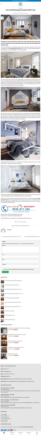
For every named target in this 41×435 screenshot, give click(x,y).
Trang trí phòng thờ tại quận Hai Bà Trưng (12, 306)
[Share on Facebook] (17, 222)
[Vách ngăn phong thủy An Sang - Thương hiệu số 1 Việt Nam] (20, 4)
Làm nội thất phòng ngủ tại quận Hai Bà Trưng (13, 289)
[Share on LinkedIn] (25, 222)
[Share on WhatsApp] (16, 222)
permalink (27, 225)
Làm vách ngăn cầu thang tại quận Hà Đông (13, 302)
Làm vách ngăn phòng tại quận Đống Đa (12, 297)
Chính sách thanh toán (5, 417)
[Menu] (1, 4)
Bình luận (4, 245)
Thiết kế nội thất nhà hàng (9, 310)
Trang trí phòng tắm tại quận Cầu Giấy (12, 284)
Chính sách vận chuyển (5, 415)
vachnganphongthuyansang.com (9, 373)
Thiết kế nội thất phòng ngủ (10, 319)
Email (3, 259)
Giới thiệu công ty (4, 426)
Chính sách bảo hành (4, 419)
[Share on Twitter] (19, 222)
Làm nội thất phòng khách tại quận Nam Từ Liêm (14, 293)
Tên (3, 254)
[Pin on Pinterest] (23, 222)
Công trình (20, 8)
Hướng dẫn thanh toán (12, 426)
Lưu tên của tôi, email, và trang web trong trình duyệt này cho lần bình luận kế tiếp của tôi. (19, 269)
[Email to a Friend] (21, 222)
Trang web (4, 264)
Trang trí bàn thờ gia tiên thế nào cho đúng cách (13, 280)
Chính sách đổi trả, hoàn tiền (6, 418)
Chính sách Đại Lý (4, 421)
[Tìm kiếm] (39, 4)
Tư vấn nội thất (19, 426)
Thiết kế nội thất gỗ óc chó (10, 315)
